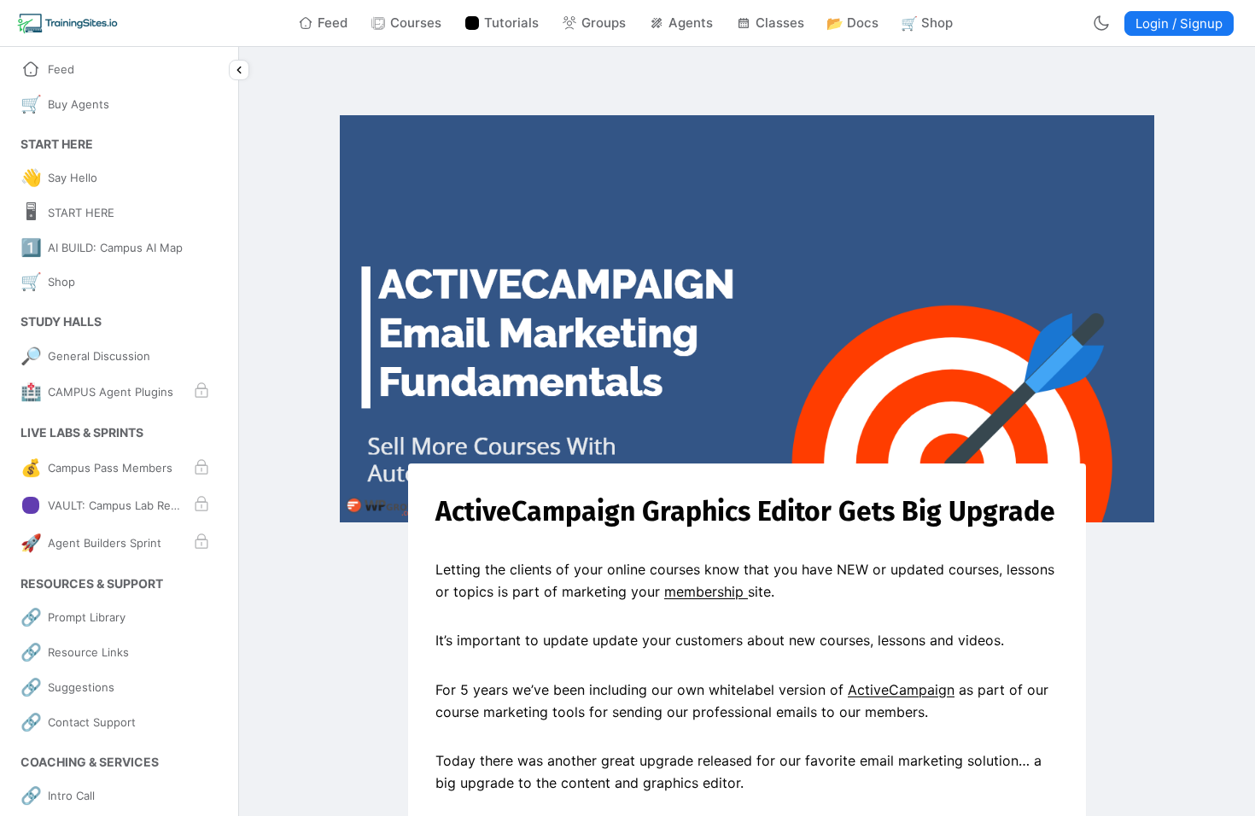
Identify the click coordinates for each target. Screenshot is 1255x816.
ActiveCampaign (901, 689)
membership (706, 591)
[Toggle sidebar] (239, 70)
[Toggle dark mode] (1101, 23)
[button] (56, 143)
